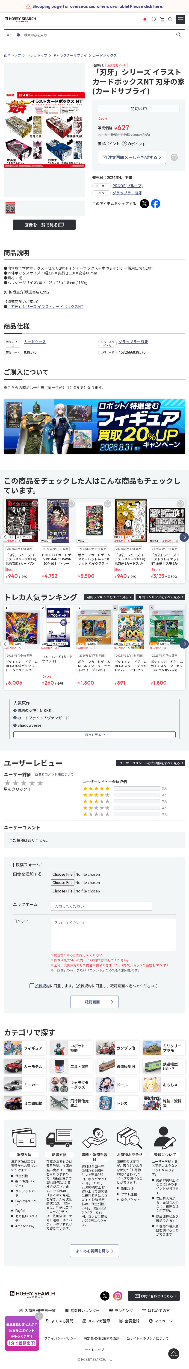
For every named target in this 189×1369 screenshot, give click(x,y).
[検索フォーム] (170, 19)
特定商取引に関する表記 (101, 1338)
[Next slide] (184, 537)
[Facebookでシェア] (155, 203)
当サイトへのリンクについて (148, 1338)
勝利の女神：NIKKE (34, 710)
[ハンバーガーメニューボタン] (180, 19)
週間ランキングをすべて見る (107, 597)
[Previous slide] (4, 537)
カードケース (35, 341)
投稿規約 (42, 985)
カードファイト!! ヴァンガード (43, 717)
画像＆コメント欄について (54, 774)
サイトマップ (94, 1350)
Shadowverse (29, 725)
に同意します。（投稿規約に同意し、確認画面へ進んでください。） (97, 985)
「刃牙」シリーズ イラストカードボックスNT (45, 306)
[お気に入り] (153, 19)
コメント (21, 921)
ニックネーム (25, 904)
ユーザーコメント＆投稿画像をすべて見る (149, 763)
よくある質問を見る (92, 1250)
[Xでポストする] (144, 203)
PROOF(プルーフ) (127, 185)
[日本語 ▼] (145, 19)
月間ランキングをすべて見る (159, 597)
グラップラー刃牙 (127, 192)
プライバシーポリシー (60, 1338)
